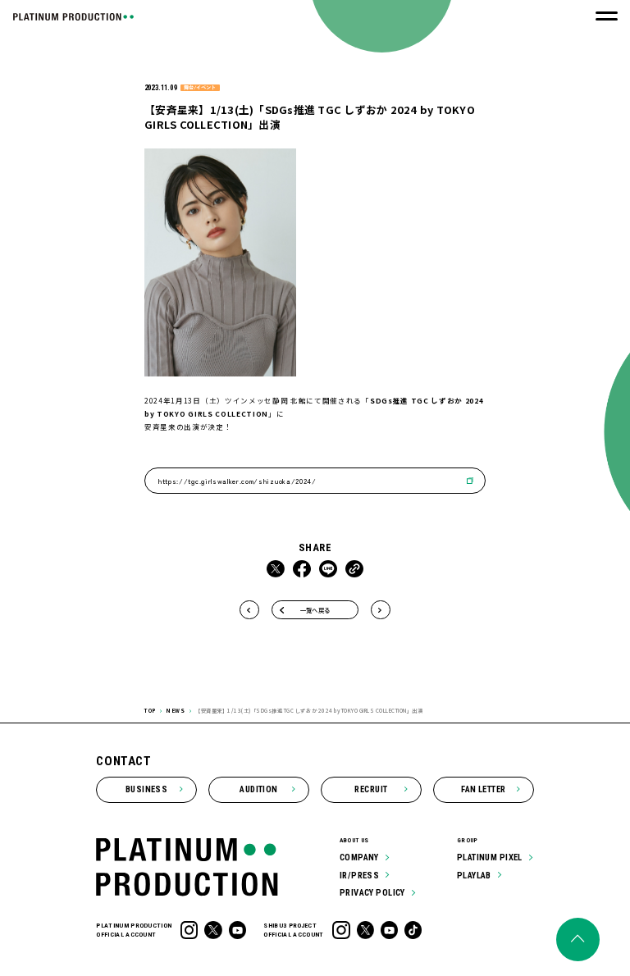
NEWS (175, 710)
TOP (150, 710)
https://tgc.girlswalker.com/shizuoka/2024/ (237, 481)
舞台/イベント (200, 87)
